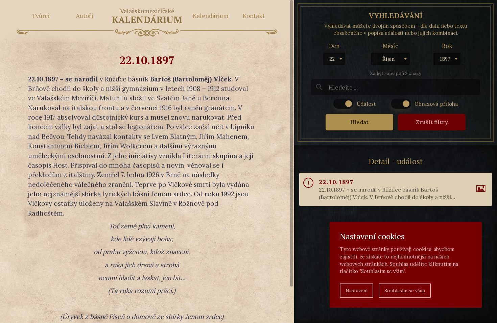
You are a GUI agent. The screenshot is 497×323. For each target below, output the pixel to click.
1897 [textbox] (445, 58)
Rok (447, 46)
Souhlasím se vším (404, 291)
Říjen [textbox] (388, 58)
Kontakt (254, 15)
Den (334, 46)
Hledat (359, 122)
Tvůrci (41, 15)
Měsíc (390, 46)
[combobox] (334, 59)
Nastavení (357, 291)
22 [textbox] (332, 58)
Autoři (84, 15)
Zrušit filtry (432, 122)
